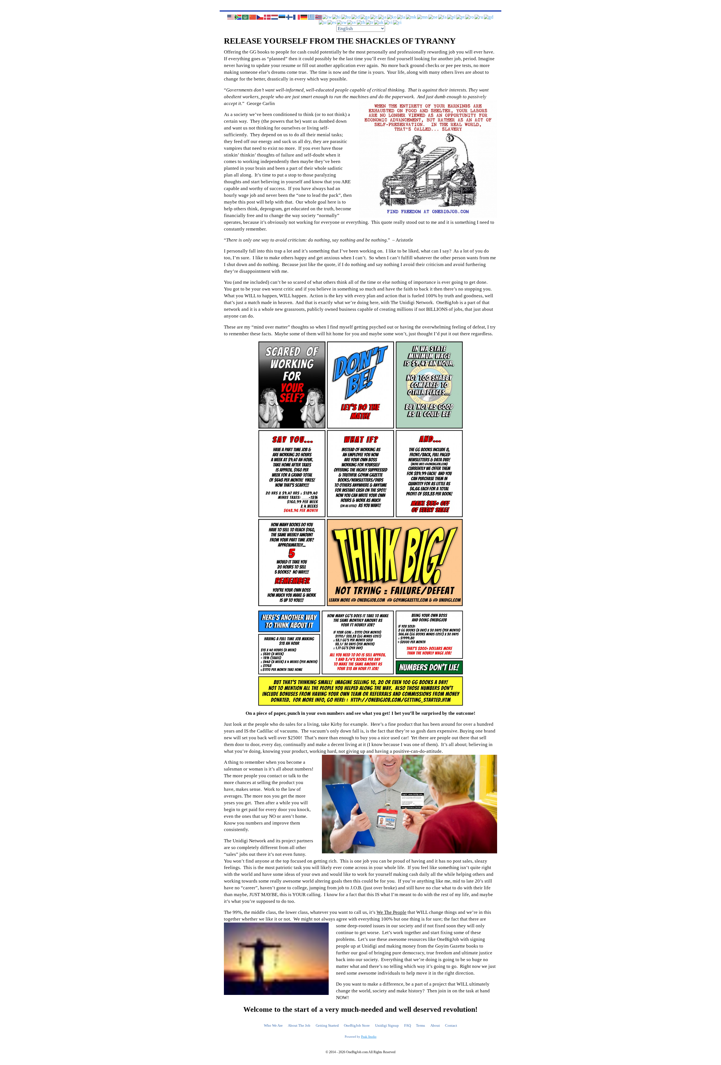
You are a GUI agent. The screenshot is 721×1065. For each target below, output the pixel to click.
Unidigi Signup (387, 1025)
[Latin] (401, 16)
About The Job (299, 1025)
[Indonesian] (355, 16)
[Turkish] (370, 22)
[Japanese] (382, 16)
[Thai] (361, 22)
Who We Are (273, 1025)
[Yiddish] (397, 22)
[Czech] (260, 16)
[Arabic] (245, 16)
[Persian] (442, 16)
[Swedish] (352, 22)
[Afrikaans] (238, 16)
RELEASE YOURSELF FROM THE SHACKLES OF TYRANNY (340, 40)
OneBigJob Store (357, 1025)
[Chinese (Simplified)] (253, 16)
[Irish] (365, 16)
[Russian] (479, 16)
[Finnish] (289, 16)
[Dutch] (275, 16)
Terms (420, 1025)
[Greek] (311, 16)
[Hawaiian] (318, 16)
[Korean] (392, 16)
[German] (304, 16)
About (435, 1025)
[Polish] (451, 16)
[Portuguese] (460, 16)
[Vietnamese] (388, 22)
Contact (451, 1025)
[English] (231, 16)
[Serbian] (323, 22)
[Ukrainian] (379, 22)
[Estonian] (282, 16)
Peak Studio (369, 1036)
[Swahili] (342, 22)
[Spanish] (332, 22)
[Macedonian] (411, 16)
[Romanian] (470, 16)
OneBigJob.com (357, 1052)
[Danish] (267, 16)
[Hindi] (336, 16)
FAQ (407, 1025)
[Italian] (374, 16)
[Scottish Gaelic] (489, 16)
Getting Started (327, 1025)
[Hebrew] (327, 16)
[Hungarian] (346, 16)
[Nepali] (433, 16)
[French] (297, 16)
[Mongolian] (422, 16)
